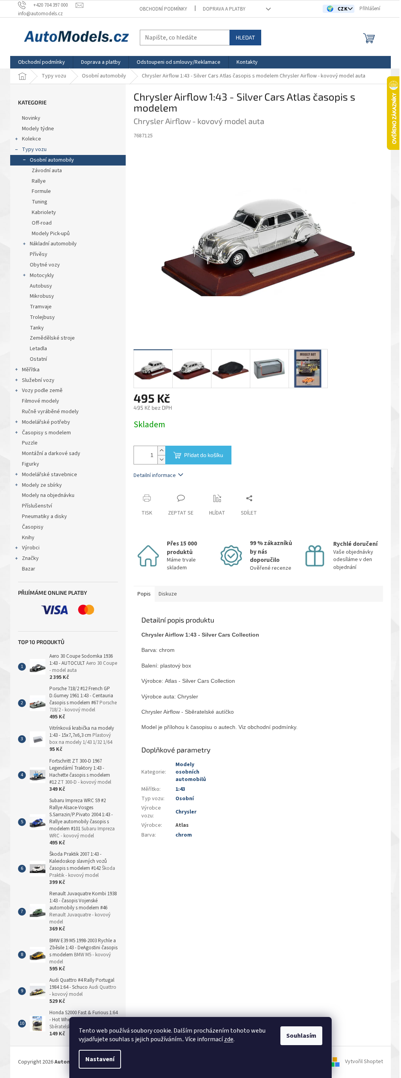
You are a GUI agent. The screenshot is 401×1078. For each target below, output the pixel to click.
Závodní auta (47, 171)
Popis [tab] (144, 594)
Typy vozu (34, 149)
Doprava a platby (224, 9)
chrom (183, 835)
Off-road (42, 223)
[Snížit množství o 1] (161, 459)
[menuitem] (41, 62)
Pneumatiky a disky (44, 516)
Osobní (184, 799)
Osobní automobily (52, 160)
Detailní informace (155, 475)
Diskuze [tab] (168, 594)
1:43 (180, 789)
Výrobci (31, 548)
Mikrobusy (42, 296)
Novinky (31, 118)
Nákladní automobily (53, 244)
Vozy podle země (42, 390)
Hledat (245, 37)
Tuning (39, 202)
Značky (30, 558)
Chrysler (186, 812)
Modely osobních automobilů (190, 772)
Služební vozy (38, 380)
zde (228, 1039)
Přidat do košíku (203, 455)
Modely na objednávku (48, 495)
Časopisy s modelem (46, 433)
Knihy (28, 538)
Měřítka (31, 370)
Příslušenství (37, 506)
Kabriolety (44, 212)
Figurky (30, 464)
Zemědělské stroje (52, 338)
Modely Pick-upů (51, 234)
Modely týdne (38, 129)
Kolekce (31, 139)
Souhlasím (301, 1035)
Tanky (37, 328)
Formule (41, 191)
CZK (343, 9)
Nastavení (99, 1059)
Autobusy (41, 286)
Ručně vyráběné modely (50, 412)
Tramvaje (41, 307)
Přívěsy (38, 254)
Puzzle (30, 443)
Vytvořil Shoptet (364, 1062)
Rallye (39, 181)
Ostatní (38, 359)
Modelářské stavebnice (49, 475)
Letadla (38, 349)
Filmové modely (40, 401)
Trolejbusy (42, 317)
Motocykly (42, 275)
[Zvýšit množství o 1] (161, 450)
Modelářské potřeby (46, 422)
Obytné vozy (45, 265)
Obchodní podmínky (163, 9)
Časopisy (32, 527)
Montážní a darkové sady (51, 453)
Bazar (28, 569)
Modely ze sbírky (42, 485)
